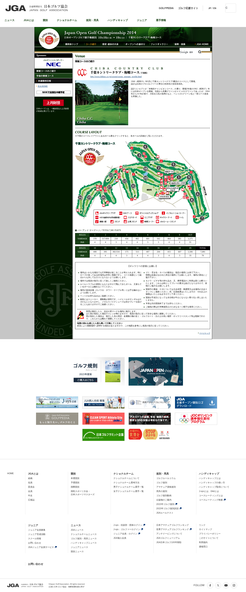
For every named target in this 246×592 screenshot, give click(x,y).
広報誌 (31, 500)
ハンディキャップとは (210, 478)
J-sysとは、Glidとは (209, 491)
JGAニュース (77, 530)
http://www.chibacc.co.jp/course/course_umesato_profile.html (116, 77)
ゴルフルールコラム (166, 478)
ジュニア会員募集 (36, 530)
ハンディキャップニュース (84, 543)
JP (209, 8)
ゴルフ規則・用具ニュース (84, 538)
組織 (30, 478)
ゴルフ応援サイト (188, 8)
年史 (30, 495)
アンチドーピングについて (169, 533)
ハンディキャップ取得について (214, 487)
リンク (202, 525)
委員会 (31, 487)
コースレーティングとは (211, 495)
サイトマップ (205, 529)
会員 (30, 491)
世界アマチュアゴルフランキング (172, 529)
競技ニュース (77, 551)
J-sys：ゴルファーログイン (126, 529)
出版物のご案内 (163, 500)
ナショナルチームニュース (84, 534)
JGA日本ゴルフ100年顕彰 (169, 542)
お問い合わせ (34, 543)
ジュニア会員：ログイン (125, 533)
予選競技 (75, 482)
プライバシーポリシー (210, 533)
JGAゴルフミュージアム (168, 538)
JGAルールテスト (164, 513)
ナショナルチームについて (126, 478)
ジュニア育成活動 (36, 534)
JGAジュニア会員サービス (41, 547)
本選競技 (75, 478)
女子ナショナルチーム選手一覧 (128, 491)
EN (214, 8)
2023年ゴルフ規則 (165, 504)
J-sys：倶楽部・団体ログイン (127, 525)
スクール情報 (34, 538)
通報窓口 (203, 546)
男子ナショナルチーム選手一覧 (128, 487)
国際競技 (75, 487)
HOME (10, 473)
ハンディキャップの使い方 (212, 482)
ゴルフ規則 (161, 482)
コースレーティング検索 (211, 500)
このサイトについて (208, 538)
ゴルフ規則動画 (163, 495)
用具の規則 (161, 491)
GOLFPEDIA (166, 8)
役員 (30, 482)
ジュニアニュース (79, 547)
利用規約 (203, 542)
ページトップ (204, 333)
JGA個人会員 (119, 538)
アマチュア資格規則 (166, 487)
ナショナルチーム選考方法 (126, 482)
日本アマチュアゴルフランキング (172, 525)
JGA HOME (43, 86)
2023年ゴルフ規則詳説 (167, 508)
